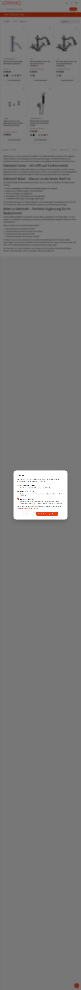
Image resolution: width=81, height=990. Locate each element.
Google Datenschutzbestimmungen (27, 508)
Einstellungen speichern (47, 514)
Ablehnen (29, 514)
